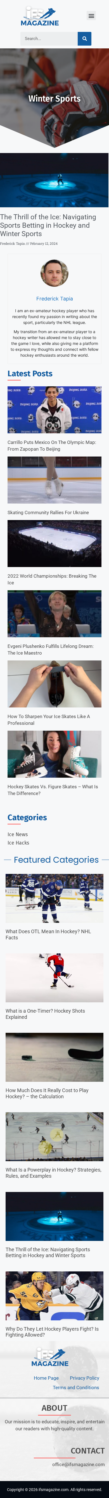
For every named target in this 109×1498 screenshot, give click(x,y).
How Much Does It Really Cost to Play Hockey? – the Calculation (47, 1093)
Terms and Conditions (76, 1387)
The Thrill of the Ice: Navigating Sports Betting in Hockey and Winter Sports (48, 225)
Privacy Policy (84, 1378)
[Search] (84, 39)
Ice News (18, 834)
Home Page (46, 1378)
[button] (91, 15)
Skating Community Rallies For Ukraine (48, 512)
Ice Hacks (18, 843)
